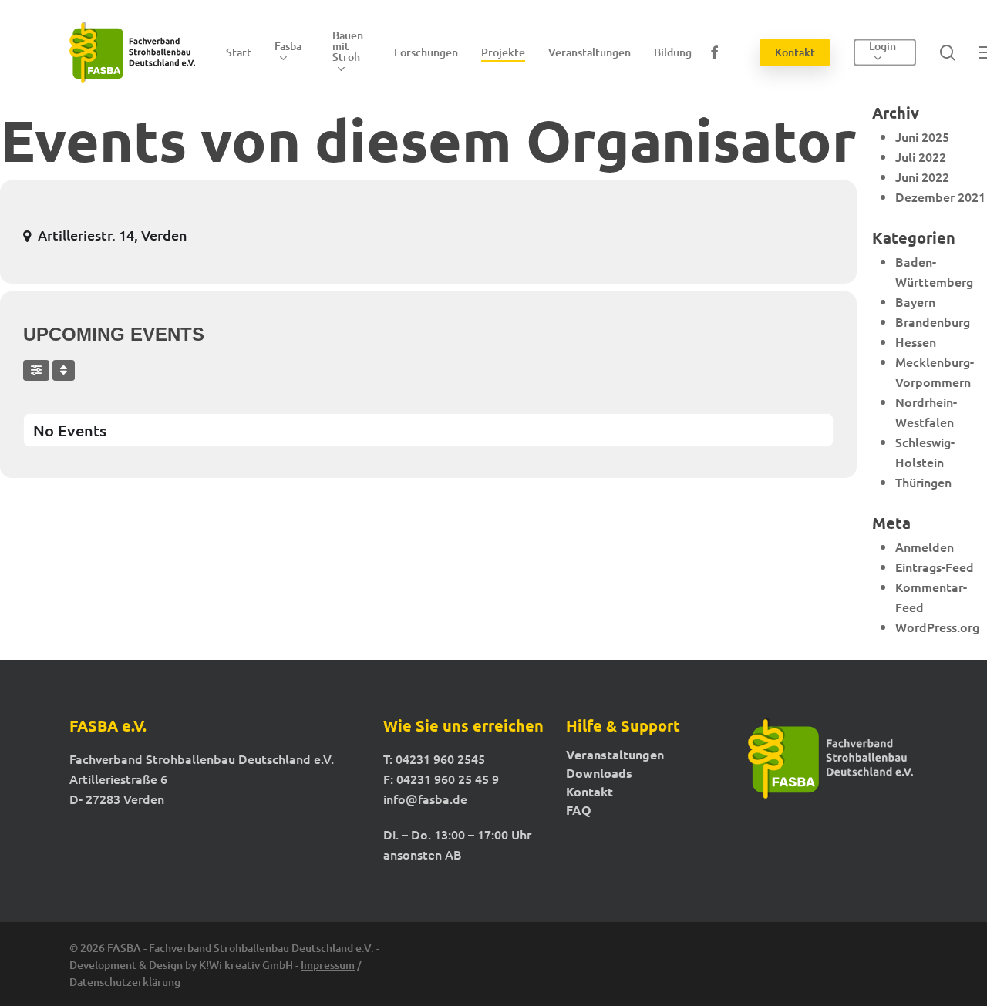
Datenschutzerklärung (124, 981)
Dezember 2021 (940, 196)
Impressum (328, 964)
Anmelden (924, 546)
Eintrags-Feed (934, 566)
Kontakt (589, 792)
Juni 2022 (922, 176)
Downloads (599, 773)
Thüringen (923, 481)
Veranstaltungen (615, 755)
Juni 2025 (922, 136)
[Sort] (63, 370)
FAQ (578, 810)
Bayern (915, 301)
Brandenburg (932, 321)
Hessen (915, 341)
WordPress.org (937, 626)
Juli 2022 (920, 156)
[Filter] (36, 370)
